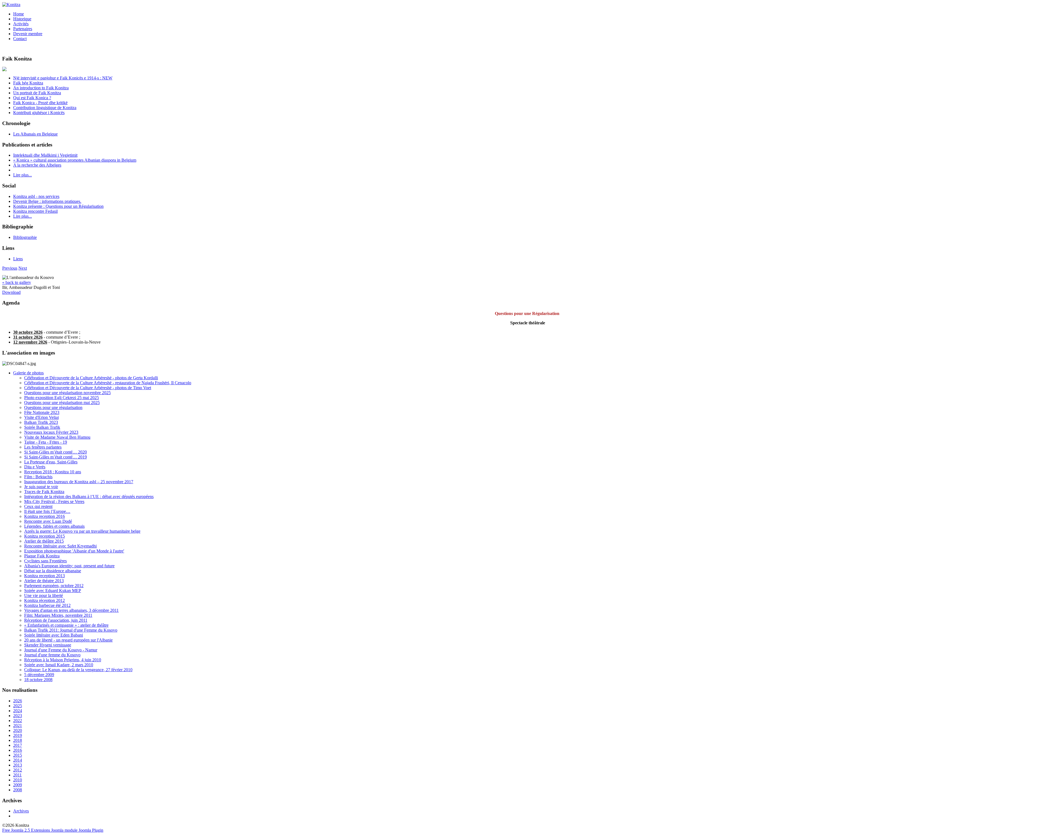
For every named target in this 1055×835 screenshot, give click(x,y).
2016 (17, 750)
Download (11, 292)
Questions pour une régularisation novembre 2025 (67, 392)
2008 (17, 789)
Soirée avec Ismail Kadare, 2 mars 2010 (58, 664)
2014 (17, 760)
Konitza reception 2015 (44, 536)
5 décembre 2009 (39, 674)
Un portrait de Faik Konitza (37, 92)
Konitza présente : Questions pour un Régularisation (58, 206)
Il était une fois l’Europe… (47, 511)
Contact (20, 38)
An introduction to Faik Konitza (41, 87)
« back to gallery (16, 282)
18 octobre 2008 (38, 679)
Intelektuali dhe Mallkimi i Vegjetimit (45, 155)
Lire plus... (22, 175)
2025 (17, 705)
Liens (18, 258)
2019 (17, 735)
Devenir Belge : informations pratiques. (47, 201)
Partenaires (22, 28)
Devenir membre (27, 33)
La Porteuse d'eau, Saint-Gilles (50, 462)
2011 (17, 775)
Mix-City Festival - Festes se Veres (54, 501)
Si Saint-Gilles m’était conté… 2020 (55, 452)
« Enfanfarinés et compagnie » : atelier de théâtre (66, 625)
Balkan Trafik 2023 (41, 422)
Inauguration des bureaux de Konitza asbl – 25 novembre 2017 (78, 481)
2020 (17, 730)
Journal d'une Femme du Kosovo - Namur (60, 650)
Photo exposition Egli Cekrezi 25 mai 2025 (61, 397)
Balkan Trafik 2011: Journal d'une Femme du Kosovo (70, 630)
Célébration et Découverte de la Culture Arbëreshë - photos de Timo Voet (87, 387)
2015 (17, 755)
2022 (17, 720)
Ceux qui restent (38, 506)
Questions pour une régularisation (53, 407)
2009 (17, 785)
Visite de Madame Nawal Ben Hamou (57, 437)
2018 (17, 740)
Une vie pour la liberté (43, 595)
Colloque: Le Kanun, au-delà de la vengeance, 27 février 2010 (78, 669)
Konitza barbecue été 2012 (47, 605)
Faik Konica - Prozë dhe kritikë (40, 102)
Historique (22, 18)
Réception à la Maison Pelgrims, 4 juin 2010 (62, 659)
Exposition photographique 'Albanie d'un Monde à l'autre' (74, 551)
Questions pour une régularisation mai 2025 (62, 402)
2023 (17, 715)
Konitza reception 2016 (44, 516)
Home (18, 14)
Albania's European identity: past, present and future (69, 565)
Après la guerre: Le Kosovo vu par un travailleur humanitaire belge (82, 531)
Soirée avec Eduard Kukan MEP (52, 590)
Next (22, 268)
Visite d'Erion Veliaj (41, 417)
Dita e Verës (34, 466)
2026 (17, 700)
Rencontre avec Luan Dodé (48, 521)
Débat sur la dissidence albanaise (52, 570)
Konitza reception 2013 (44, 575)
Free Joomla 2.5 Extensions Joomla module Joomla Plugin (52, 830)
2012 (17, 770)
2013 (17, 765)
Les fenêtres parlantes (43, 447)
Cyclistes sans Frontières (45, 560)
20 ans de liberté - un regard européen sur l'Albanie (68, 640)
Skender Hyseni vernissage (47, 645)
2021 (17, 725)
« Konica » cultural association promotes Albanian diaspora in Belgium (74, 160)
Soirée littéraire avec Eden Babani (53, 635)
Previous (9, 268)
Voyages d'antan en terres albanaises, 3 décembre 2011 (71, 610)
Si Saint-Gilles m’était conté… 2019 (55, 457)
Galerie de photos (28, 373)
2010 (17, 780)
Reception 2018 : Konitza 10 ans (52, 471)
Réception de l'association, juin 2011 (55, 620)
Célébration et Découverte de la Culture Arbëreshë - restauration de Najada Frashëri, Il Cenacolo (107, 382)
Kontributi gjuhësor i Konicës (39, 112)
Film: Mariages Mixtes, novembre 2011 (58, 615)
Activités (21, 23)
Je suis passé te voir (41, 486)
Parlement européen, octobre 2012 (54, 585)
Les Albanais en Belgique (35, 134)
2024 (17, 710)
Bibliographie (25, 237)
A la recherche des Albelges (37, 165)
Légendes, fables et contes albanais (54, 526)
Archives (21, 811)
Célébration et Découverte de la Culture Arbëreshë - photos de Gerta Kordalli (91, 377)
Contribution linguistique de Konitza (44, 107)
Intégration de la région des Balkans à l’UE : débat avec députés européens (89, 496)
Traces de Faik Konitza (44, 491)
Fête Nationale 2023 (41, 412)
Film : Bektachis (38, 476)
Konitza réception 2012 (44, 600)
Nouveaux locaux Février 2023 (51, 432)
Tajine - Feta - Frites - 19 (45, 442)
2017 (17, 745)
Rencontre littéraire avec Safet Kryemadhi (60, 546)
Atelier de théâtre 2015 (44, 541)
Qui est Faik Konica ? (32, 97)
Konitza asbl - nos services (36, 196)
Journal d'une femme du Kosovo (52, 654)
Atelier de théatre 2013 (44, 580)
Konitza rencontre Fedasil (35, 211)
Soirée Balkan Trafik (42, 427)
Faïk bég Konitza (28, 83)
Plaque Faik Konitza (42, 556)
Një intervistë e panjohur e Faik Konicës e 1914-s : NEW (62, 78)
